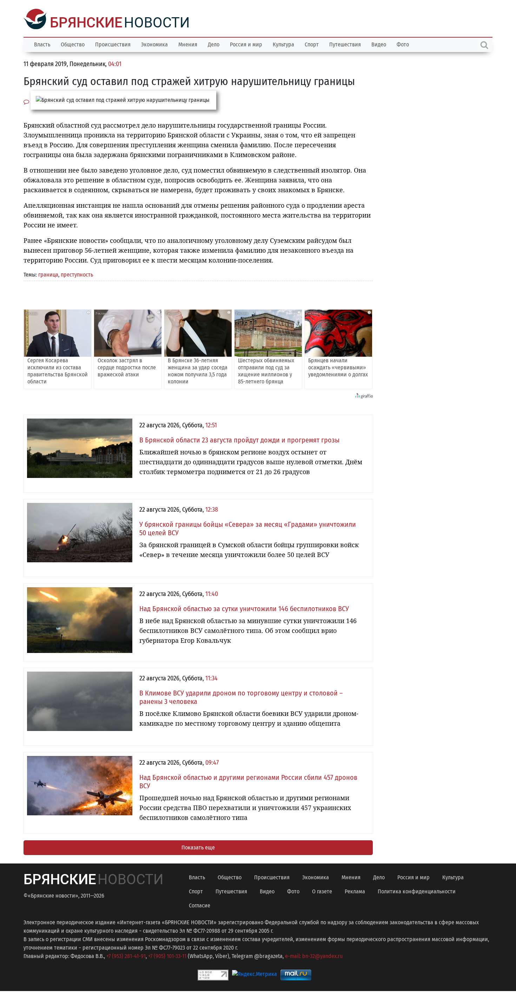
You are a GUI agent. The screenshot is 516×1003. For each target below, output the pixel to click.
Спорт (312, 43)
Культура (283, 43)
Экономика (154, 43)
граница (48, 274)
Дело (213, 43)
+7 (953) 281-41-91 (126, 955)
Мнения (187, 43)
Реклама (355, 890)
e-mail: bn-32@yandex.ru (314, 955)
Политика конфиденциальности (417, 890)
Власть (42, 43)
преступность (77, 274)
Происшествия (113, 43)
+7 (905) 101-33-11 (167, 955)
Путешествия (345, 43)
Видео (378, 43)
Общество (73, 43)
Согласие (199, 904)
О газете (322, 890)
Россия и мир (246, 43)
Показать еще (198, 846)
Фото (403, 43)
